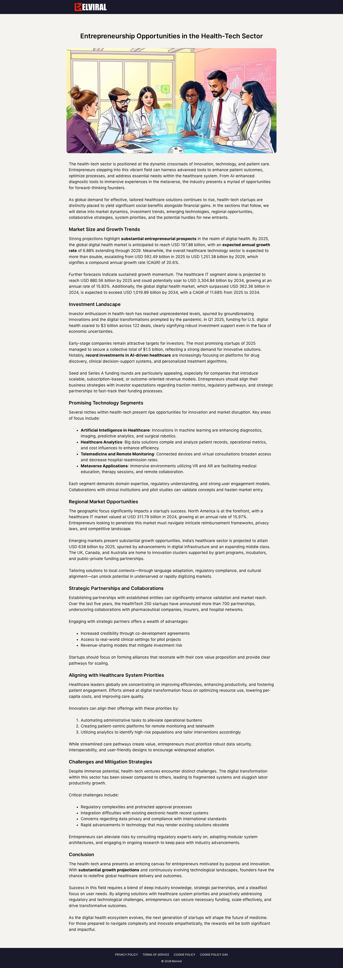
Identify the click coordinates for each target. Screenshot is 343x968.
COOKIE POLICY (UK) (214, 954)
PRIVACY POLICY (126, 954)
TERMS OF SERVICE (156, 954)
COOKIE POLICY (184, 954)
